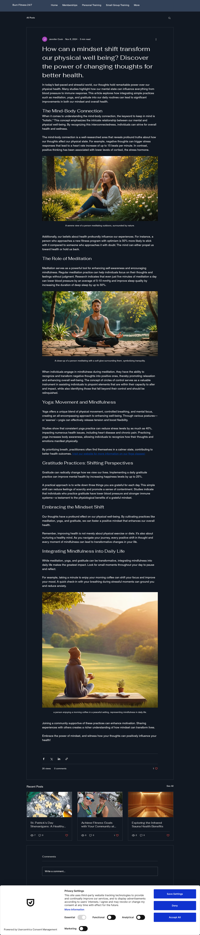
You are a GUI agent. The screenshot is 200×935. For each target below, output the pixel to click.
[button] (169, 18)
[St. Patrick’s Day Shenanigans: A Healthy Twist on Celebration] (49, 804)
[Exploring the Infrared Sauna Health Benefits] (150, 804)
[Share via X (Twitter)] (51, 758)
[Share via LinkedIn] (59, 758)
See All (170, 786)
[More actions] (156, 39)
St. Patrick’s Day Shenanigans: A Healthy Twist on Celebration (47, 824)
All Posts (31, 17)
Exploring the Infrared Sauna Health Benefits (147, 824)
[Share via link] (66, 758)
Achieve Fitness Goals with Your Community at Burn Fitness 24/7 (97, 824)
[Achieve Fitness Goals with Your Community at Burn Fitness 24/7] (100, 804)
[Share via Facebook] (43, 758)
